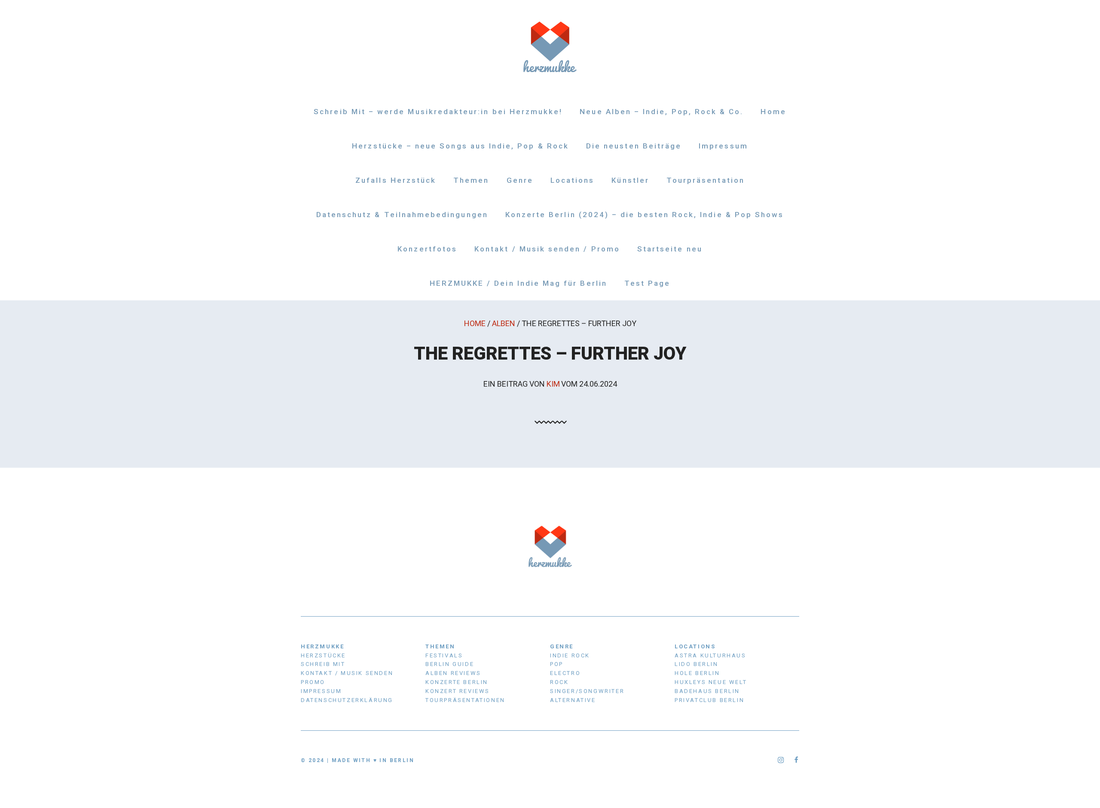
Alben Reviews (453, 673)
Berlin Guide (449, 664)
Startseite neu (670, 249)
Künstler (630, 180)
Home (773, 111)
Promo (313, 682)
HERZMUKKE (322, 646)
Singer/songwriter (587, 691)
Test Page (647, 283)
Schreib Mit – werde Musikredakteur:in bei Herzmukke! (438, 111)
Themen (471, 180)
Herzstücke (323, 655)
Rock (559, 682)
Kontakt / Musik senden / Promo (547, 249)
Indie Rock (570, 655)
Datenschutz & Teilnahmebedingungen (402, 214)
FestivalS (444, 655)
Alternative (573, 700)
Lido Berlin (696, 664)
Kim (553, 383)
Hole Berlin (697, 673)
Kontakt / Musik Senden (347, 673)
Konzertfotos (427, 249)
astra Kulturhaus (710, 655)
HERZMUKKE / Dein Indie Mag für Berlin (518, 283)
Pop (556, 664)
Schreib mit (323, 664)
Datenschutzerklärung (347, 700)
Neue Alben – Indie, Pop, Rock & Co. (661, 111)
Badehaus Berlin (707, 691)
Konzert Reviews (457, 691)
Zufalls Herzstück (395, 180)
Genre (520, 180)
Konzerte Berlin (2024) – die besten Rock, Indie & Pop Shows (644, 214)
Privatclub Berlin (709, 700)
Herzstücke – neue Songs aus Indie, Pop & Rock (460, 146)
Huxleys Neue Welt (711, 682)
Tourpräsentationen (465, 700)
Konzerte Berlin (456, 682)
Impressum (723, 146)
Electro (565, 673)
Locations (572, 180)
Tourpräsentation (705, 180)
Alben (503, 323)
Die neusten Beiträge (633, 146)
